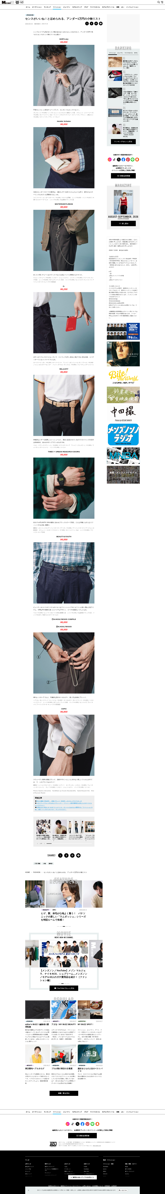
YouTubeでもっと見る (65, 988)
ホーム (28, 7)
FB (91, 23)
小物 (44, 863)
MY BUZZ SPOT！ (86, 1024)
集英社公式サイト (53, 1186)
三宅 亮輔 (37, 863)
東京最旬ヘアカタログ (34, 1068)
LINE (101, 23)
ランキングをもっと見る (123, 141)
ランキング (47, 7)
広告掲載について (97, 1186)
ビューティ (66, 7)
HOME (27, 872)
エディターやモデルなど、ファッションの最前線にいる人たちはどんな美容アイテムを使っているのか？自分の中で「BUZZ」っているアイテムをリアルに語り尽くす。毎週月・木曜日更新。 (63, 1034)
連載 (117, 7)
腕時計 (51, 863)
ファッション (57, 7)
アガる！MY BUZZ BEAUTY (63, 1024)
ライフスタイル (95, 7)
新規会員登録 (125, 176)
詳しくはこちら (123, 1190)
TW (87, 23)
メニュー (162, 2)
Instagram (110, 160)
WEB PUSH (137, 160)
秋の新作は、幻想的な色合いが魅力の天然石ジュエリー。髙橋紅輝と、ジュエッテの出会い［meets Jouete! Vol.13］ (60, 839)
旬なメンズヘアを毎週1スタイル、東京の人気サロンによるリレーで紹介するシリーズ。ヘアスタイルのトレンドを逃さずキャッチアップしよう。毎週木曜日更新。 (37, 1078)
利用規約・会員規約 (111, 1186)
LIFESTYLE (82, 1021)
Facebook (123, 160)
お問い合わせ (87, 1186)
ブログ (86, 7)
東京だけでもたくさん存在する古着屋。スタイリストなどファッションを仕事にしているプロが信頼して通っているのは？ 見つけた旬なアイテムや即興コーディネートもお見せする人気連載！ (63, 1078)
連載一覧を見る (64, 1093)
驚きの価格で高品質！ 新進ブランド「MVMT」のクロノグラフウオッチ (59, 801)
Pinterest (128, 160)
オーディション (37, 7)
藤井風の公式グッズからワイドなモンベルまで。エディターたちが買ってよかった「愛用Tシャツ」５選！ (130, 64)
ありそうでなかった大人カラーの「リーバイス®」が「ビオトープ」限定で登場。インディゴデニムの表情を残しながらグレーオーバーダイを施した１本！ (130, 116)
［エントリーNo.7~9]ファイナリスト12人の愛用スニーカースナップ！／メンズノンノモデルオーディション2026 (75, 839)
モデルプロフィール (108, 7)
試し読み (125, 223)
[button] (44, 843)
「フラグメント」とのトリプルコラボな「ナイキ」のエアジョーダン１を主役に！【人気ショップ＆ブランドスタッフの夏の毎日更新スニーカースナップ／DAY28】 (130, 80)
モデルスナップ (77, 7)
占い (122, 7)
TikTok (114, 160)
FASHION (30, 15)
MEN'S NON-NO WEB (7, 2)
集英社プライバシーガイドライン (71, 1186)
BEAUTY (83, 910)
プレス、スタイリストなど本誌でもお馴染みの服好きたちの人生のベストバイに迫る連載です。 (90, 1076)
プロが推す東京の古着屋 (61, 1068)
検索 (158, 2)
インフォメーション (132, 7)
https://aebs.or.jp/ (97, 1145)
